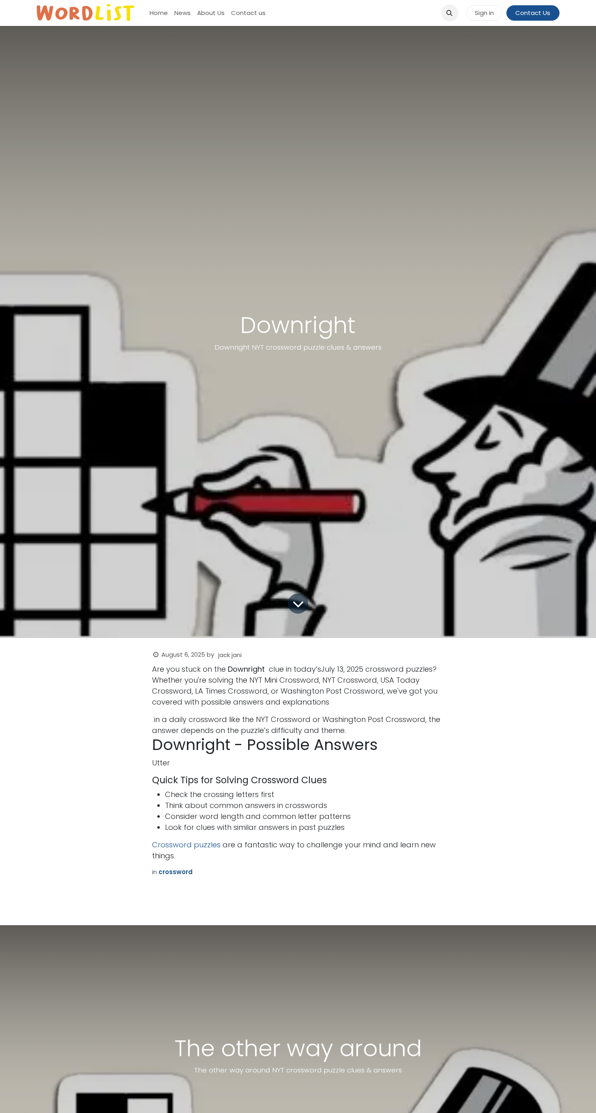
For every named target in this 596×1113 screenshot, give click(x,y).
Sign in (484, 13)
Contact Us (532, 13)
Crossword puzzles (186, 845)
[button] (449, 12)
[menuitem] (158, 13)
